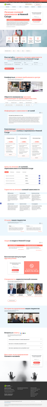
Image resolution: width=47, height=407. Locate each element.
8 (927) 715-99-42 (31, 271)
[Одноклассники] (21, 333)
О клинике (9, 2)
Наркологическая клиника (7, 402)
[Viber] (24, 333)
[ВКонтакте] (20, 333)
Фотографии (13, 2)
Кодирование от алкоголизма (34, 390)
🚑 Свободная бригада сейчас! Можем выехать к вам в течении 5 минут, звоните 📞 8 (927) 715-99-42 (23, 0)
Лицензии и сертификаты (30, 2)
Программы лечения (8, 50)
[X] (23, 333)
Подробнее (10, 154)
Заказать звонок (37, 362)
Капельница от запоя (33, 391)
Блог (26, 2)
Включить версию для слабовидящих (9, 389)
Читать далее (22, 231)
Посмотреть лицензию (12, 300)
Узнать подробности (21, 249)
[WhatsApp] (25, 333)
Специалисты (19, 2)
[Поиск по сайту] (42, 401)
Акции (23, 50)
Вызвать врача (38, 4)
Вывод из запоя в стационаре (34, 393)
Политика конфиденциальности (8, 401)
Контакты (35, 2)
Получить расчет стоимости (9, 68)
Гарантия (23, 2)
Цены (14, 50)
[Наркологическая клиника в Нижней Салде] (8, 4)
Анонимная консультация (36, 19)
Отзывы (16, 2)
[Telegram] (22, 333)
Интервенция (5, 2)
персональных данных (36, 22)
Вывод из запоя (33, 392)
